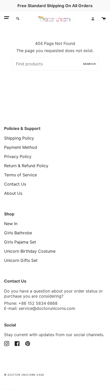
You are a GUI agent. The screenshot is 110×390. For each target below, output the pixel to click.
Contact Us (15, 184)
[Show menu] (6, 19)
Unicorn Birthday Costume (30, 251)
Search (89, 63)
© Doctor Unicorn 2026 (24, 374)
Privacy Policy (17, 156)
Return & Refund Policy (26, 165)
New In (10, 223)
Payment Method (20, 147)
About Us (13, 193)
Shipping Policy (19, 138)
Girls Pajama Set (20, 242)
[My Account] (93, 18)
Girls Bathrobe (18, 232)
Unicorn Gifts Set (21, 260)
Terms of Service (20, 174)
